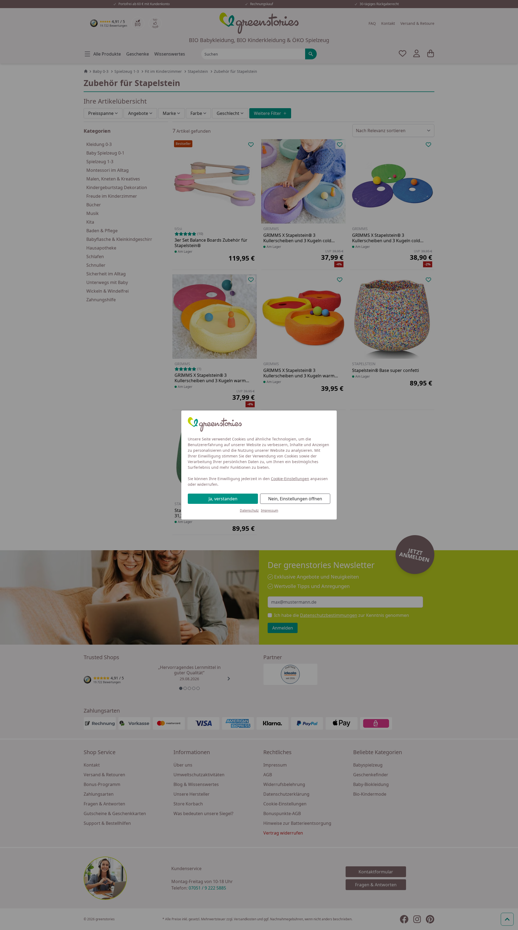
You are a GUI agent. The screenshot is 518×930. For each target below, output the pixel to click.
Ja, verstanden (223, 499)
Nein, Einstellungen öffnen (295, 499)
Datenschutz (249, 510)
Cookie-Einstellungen (290, 478)
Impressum (269, 510)
